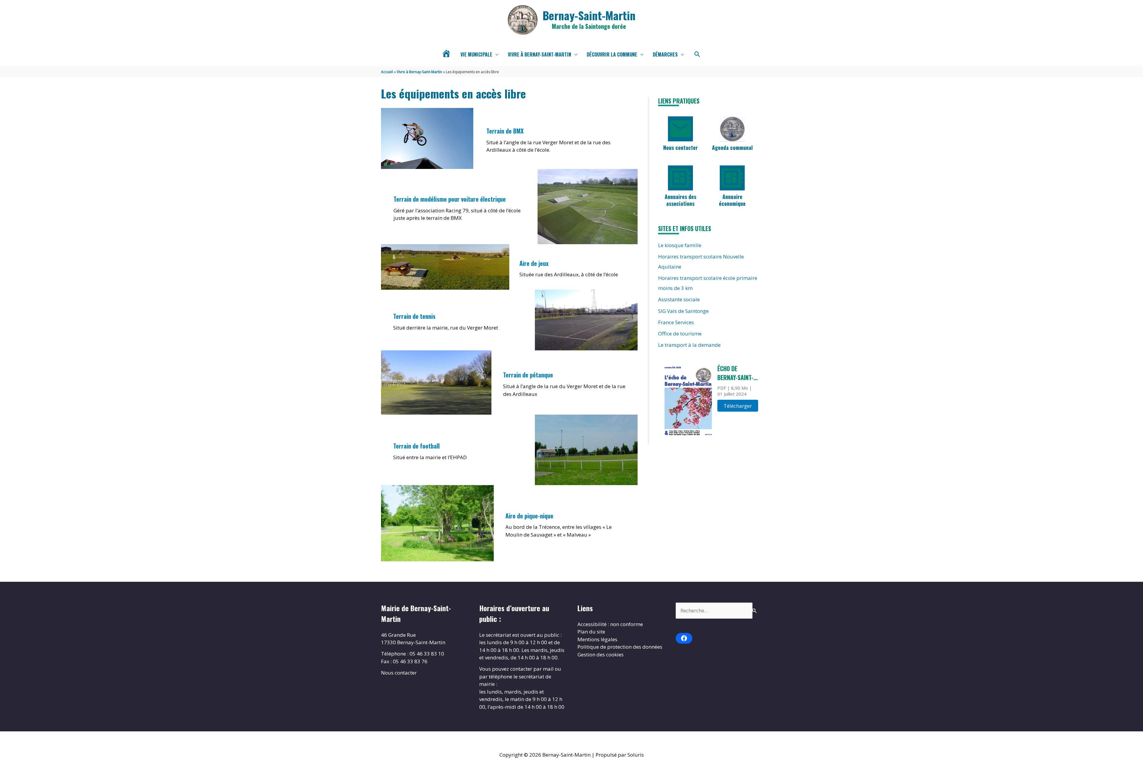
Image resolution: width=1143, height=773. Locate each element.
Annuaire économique (732, 200)
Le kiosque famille (679, 245)
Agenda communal (732, 147)
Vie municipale (476, 54)
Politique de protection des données (619, 646)
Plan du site (591, 631)
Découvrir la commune (612, 54)
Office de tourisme (680, 333)
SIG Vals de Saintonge (683, 311)
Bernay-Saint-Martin (589, 15)
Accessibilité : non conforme (610, 624)
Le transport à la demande (689, 344)
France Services (676, 322)
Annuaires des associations (680, 200)
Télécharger (738, 405)
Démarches (665, 54)
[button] (697, 54)
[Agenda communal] (732, 128)
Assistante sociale (679, 299)
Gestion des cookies (600, 654)
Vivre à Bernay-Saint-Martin (539, 54)
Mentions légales (597, 639)
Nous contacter (680, 147)
